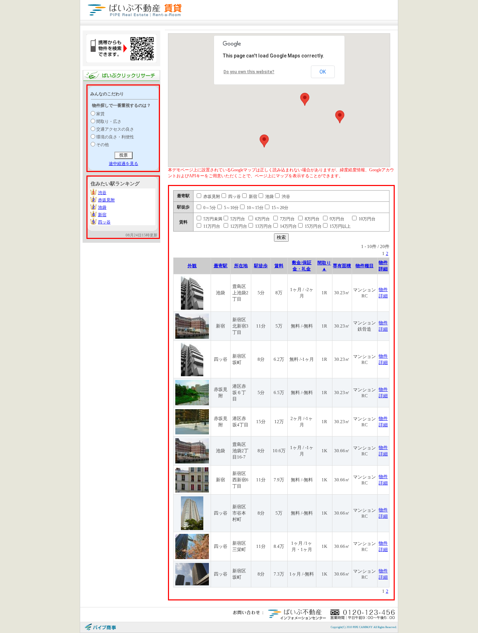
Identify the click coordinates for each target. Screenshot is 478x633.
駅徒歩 (261, 265)
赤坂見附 (106, 200)
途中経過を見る (123, 163)
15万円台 (313, 226)
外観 (192, 265)
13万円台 (263, 226)
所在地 (241, 265)
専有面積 (342, 265)
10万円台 (366, 218)
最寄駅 (220, 265)
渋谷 (102, 192)
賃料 (278, 265)
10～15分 (254, 207)
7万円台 (287, 218)
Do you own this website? (249, 71)
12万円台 (238, 226)
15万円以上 (340, 226)
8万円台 (311, 218)
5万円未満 (212, 218)
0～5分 (209, 207)
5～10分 (231, 207)
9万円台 (336, 218)
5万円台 (237, 218)
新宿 (102, 214)
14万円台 (288, 226)
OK (322, 72)
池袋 (102, 207)
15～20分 (279, 207)
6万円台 (262, 218)
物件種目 (365, 265)
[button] (304, 99)
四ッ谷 (104, 222)
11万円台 (211, 226)
